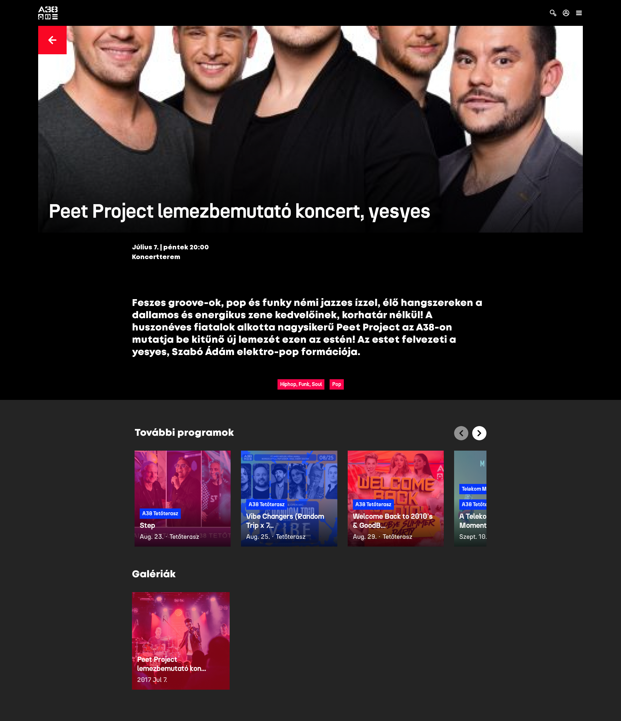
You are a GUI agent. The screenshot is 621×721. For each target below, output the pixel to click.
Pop (336, 384)
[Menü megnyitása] (579, 13)
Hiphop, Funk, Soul (301, 384)
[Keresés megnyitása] (553, 13)
